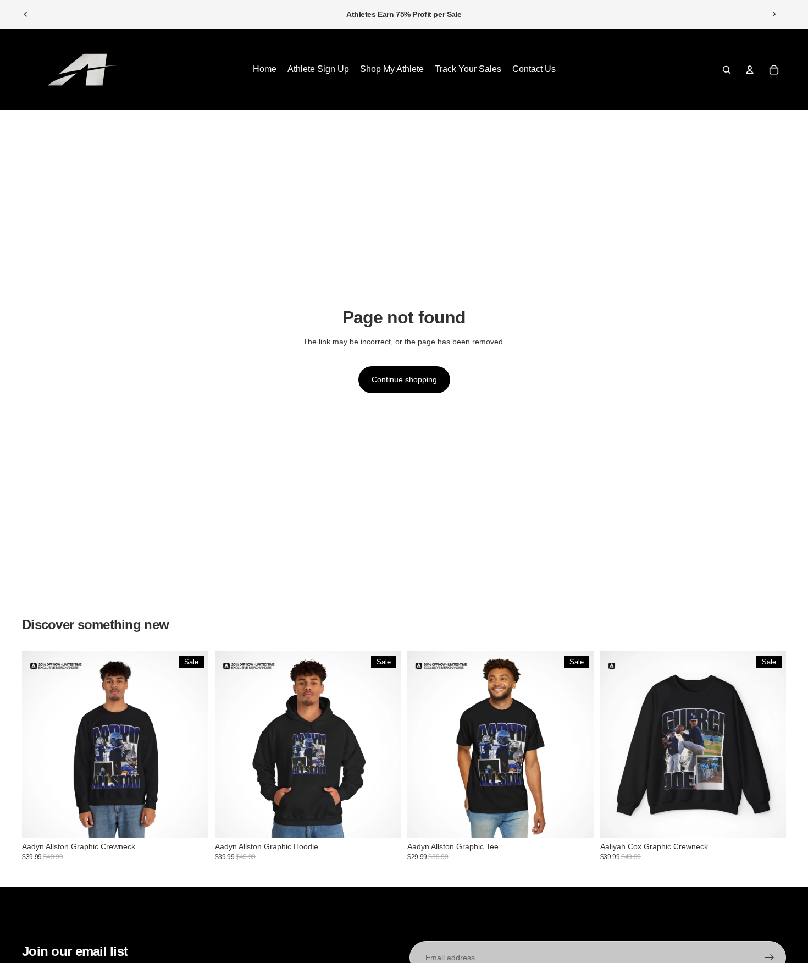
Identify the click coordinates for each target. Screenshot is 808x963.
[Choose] (191, 820)
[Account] (750, 70)
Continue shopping (404, 379)
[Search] (727, 70)
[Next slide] (774, 14)
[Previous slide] (26, 14)
